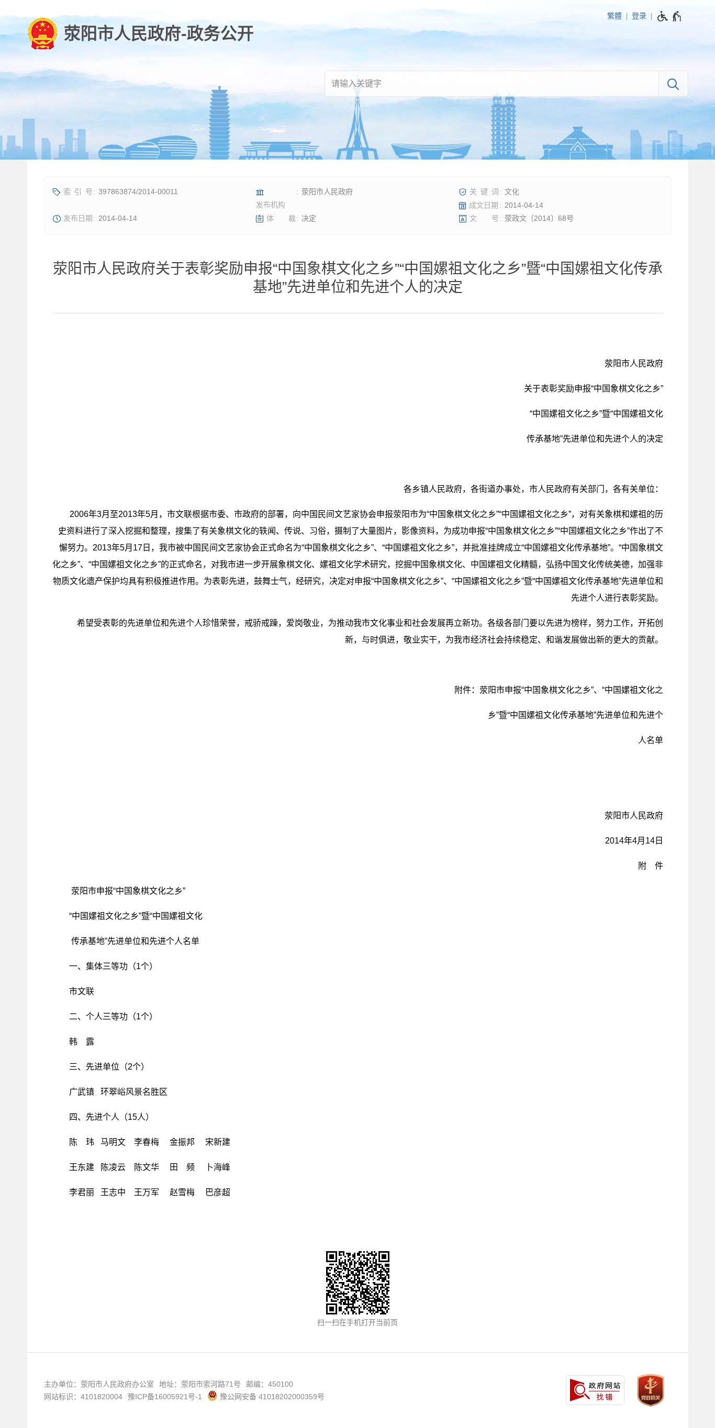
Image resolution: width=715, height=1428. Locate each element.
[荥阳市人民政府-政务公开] (140, 33)
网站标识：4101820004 (83, 1396)
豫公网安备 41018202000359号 (271, 1396)
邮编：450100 (269, 1384)
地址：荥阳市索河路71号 (200, 1384)
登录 (639, 16)
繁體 (614, 16)
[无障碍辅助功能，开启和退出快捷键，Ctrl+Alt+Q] (669, 16)
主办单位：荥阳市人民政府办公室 (99, 1384)
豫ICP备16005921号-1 (165, 1396)
